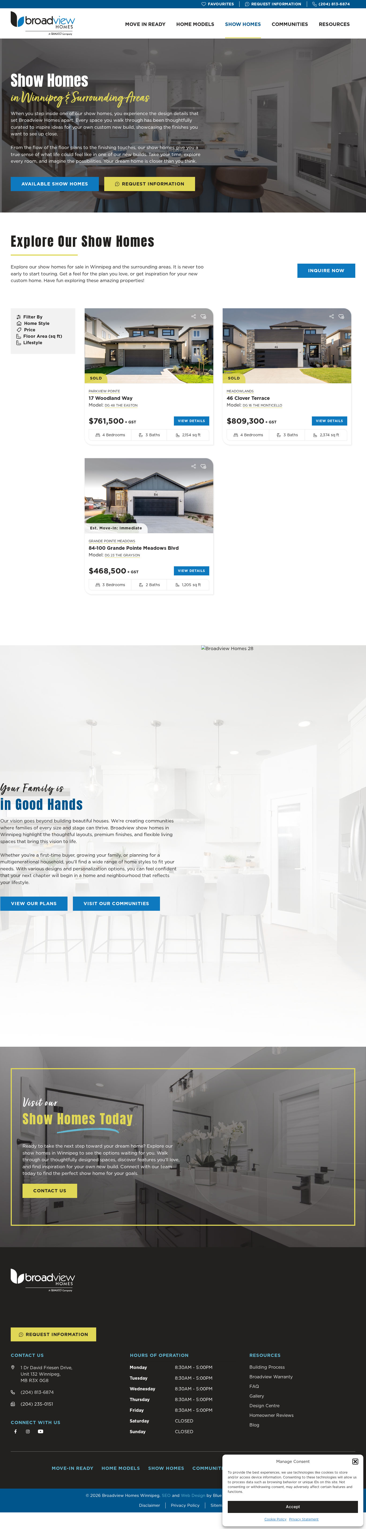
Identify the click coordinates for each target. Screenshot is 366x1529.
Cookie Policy (275, 1519)
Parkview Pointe (104, 391)
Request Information (276, 4)
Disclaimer (149, 1505)
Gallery (256, 1396)
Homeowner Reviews (271, 1415)
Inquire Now (326, 270)
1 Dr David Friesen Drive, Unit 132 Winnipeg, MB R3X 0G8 (46, 1374)
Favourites (221, 4)
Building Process (267, 1367)
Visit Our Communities (116, 903)
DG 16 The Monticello (262, 405)
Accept (293, 1506)
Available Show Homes (54, 184)
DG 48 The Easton (121, 405)
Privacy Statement (304, 1519)
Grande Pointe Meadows (112, 541)
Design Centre (264, 1406)
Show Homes (243, 24)
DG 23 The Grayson (122, 555)
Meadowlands (240, 391)
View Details (191, 421)
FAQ (254, 1386)
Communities (290, 24)
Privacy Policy (185, 1505)
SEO (166, 1495)
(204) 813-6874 (334, 4)
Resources (334, 24)
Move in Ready (145, 24)
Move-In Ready (73, 1468)
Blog (254, 1425)
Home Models (195, 24)
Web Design (193, 1495)
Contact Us (49, 1190)
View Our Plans (34, 903)
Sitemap (219, 1505)
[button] (355, 1461)
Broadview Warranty (271, 1377)
